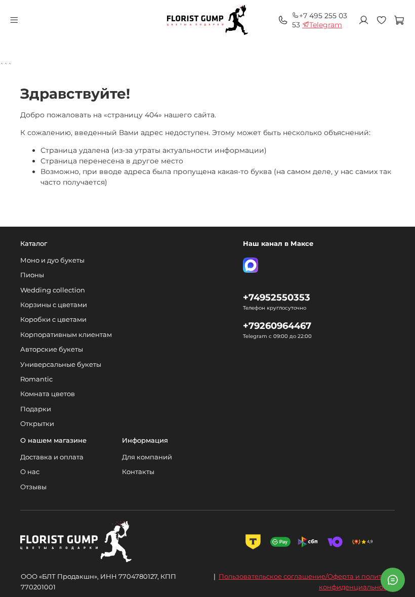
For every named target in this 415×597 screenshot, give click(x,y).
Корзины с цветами (53, 305)
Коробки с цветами (53, 319)
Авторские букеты (51, 349)
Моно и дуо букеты (52, 260)
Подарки (35, 409)
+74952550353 (276, 297)
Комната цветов (47, 394)
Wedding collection (52, 290)
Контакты (138, 472)
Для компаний (147, 457)
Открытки (37, 424)
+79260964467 (277, 325)
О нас (29, 472)
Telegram (325, 24)
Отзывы (33, 487)
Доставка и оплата (52, 457)
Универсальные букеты (60, 364)
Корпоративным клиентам (66, 334)
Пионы (32, 275)
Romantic (36, 379)
